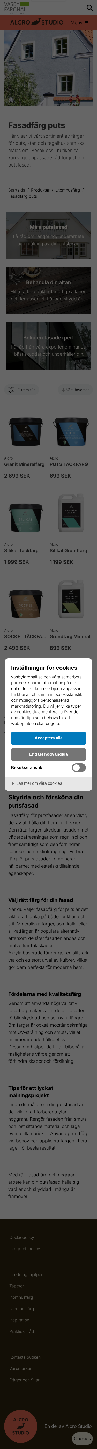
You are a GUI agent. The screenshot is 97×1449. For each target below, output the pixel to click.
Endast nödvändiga (48, 754)
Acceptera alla (49, 737)
